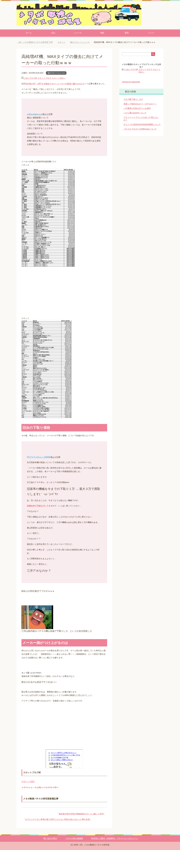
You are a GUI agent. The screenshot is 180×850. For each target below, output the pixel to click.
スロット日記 (28, 785)
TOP (37, 42)
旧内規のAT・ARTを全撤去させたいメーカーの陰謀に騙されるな (54, 87)
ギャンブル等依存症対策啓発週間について (142, 128)
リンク (151, 33)
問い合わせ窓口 (50, 842)
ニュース (78, 33)
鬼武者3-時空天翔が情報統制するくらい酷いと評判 (81, 817)
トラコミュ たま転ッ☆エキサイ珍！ (40, 791)
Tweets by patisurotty (131, 85)
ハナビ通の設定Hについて (134, 116)
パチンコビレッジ (35, 118)
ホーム (29, 33)
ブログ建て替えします (133, 103)
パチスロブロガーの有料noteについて (140, 133)
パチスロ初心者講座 (74, 842)
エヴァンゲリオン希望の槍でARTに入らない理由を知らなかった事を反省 (57, 823)
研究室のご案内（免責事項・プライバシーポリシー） (114, 842)
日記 (53, 33)
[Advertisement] (64, 293)
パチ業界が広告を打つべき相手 (137, 112)
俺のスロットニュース (56, 77)
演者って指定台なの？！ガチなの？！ (140, 107)
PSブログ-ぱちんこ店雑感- (38, 461)
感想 (102, 33)
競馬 (127, 33)
